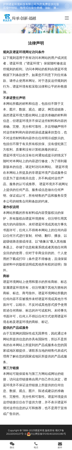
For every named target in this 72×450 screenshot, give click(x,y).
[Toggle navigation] (67, 18)
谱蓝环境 (39, 430)
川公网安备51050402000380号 (48, 433)
